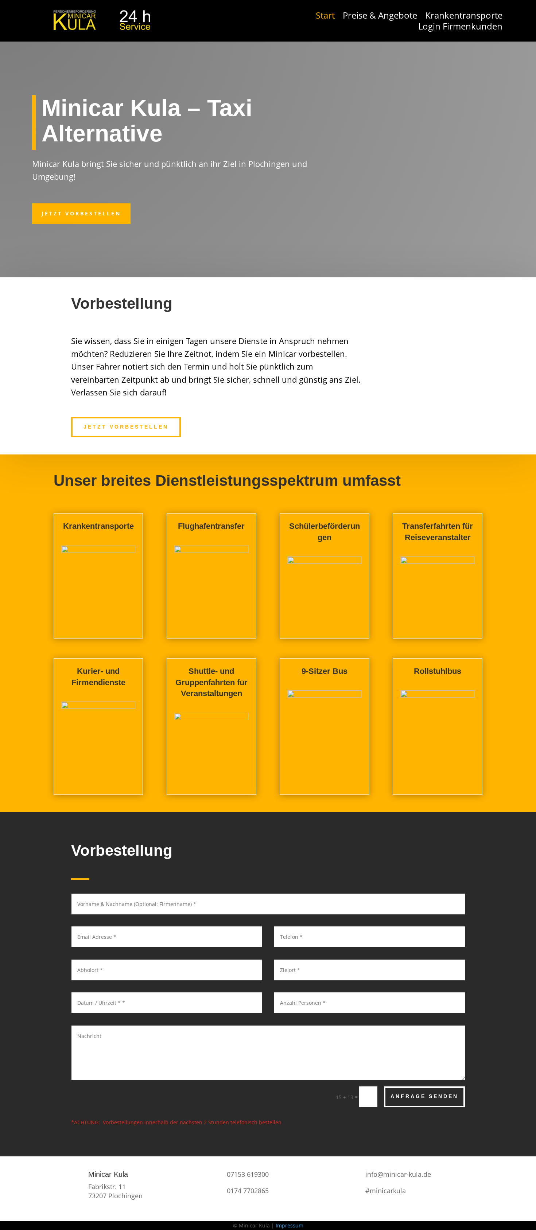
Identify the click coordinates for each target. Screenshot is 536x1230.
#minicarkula (385, 1190)
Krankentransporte (463, 17)
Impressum (289, 1225)
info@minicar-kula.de (398, 1174)
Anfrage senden (424, 1096)
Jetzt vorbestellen (81, 213)
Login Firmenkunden (460, 28)
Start (325, 17)
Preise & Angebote (380, 17)
